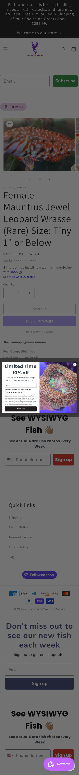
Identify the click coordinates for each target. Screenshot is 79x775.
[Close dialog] (74, 364)
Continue (21, 409)
